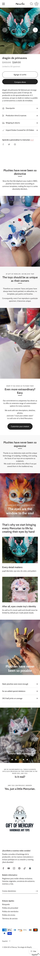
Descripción (10, 108)
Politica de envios (8, 915)
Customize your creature (20, 426)
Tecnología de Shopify (25, 947)
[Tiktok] (25, 868)
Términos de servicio (10, 919)
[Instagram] (14, 868)
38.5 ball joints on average (12, 698)
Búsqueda (6, 904)
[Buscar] (31, 4)
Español (4, 941)
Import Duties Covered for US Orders (19, 130)
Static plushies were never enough (15, 684)
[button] (4, 30)
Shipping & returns (12, 123)
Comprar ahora (20, 82)
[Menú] (3, 3)
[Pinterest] (19, 868)
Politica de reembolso (10, 911)
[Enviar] (37, 891)
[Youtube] (9, 868)
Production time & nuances (15, 115)
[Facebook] (3, 868)
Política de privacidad (10, 908)
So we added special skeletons (13, 691)
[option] (20, 735)
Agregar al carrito (20, 75)
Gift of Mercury (12, 947)
